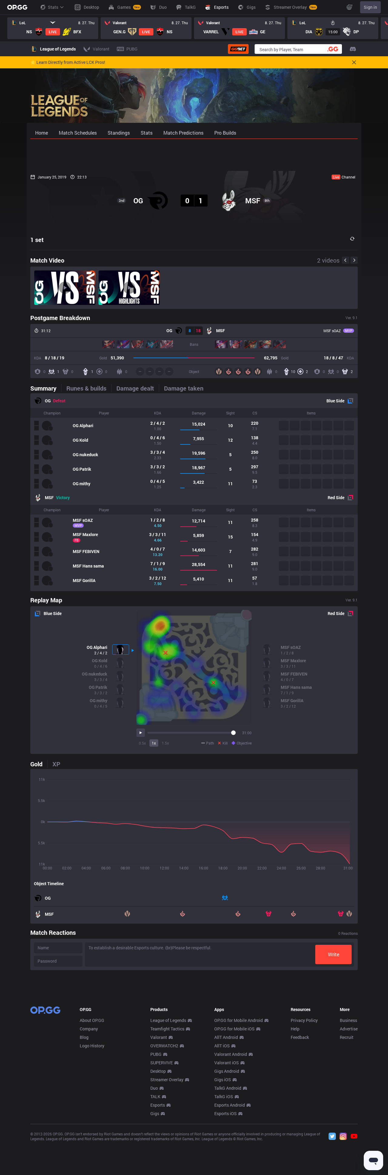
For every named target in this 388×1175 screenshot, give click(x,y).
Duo (154, 1088)
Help (295, 1029)
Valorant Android (230, 1054)
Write (333, 954)
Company (89, 1029)
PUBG (156, 1054)
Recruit (346, 1037)
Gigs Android (226, 1071)
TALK (155, 1096)
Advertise (349, 1029)
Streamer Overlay (166, 1079)
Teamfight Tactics (167, 1029)
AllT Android (226, 1037)
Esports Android (229, 1105)
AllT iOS (222, 1046)
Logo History (92, 1046)
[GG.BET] (238, 49)
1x (154, 743)
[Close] (354, 62)
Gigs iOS (222, 1079)
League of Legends (168, 1020)
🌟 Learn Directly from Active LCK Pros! (67, 62)
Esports (157, 1105)
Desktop (158, 1071)
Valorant (158, 1037)
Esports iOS (225, 1113)
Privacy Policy (304, 1020)
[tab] (45, 388)
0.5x (142, 743)
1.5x (165, 743)
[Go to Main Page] (17, 7)
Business (348, 1020)
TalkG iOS (223, 1096)
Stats (53, 7)
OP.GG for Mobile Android (238, 1020)
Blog (84, 1037)
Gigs (154, 1113)
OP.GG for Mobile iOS (234, 1029)
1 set (37, 240)
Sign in (370, 7)
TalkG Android (227, 1088)
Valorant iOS (226, 1062)
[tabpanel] (194, 492)
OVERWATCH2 (164, 1046)
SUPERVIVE (161, 1062)
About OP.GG (92, 1020)
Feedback (300, 1037)
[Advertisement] (194, 155)
